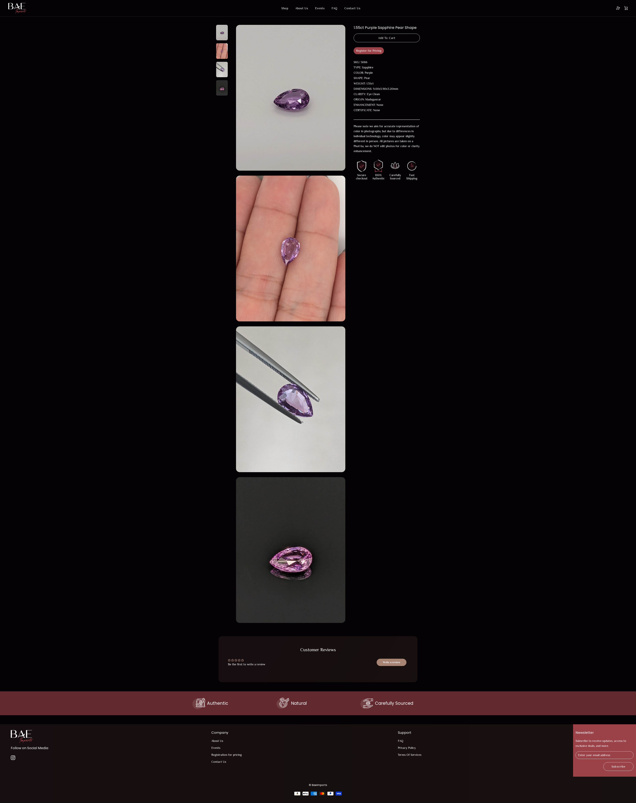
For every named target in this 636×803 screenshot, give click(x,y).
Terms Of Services (409, 754)
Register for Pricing (368, 50)
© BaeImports (318, 785)
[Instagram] (13, 757)
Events (320, 8)
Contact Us (352, 8)
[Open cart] (626, 8)
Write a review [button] (391, 662)
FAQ (334, 8)
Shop (284, 8)
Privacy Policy (407, 747)
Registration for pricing (226, 754)
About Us (301, 8)
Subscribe (618, 766)
